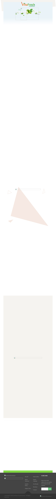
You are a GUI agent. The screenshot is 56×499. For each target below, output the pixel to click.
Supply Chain (28, 488)
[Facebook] (4, 489)
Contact (35, 489)
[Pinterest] (9, 489)
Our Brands (35, 484)
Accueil (26, 476)
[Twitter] (7, 489)
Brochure (35, 487)
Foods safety (36, 476)
